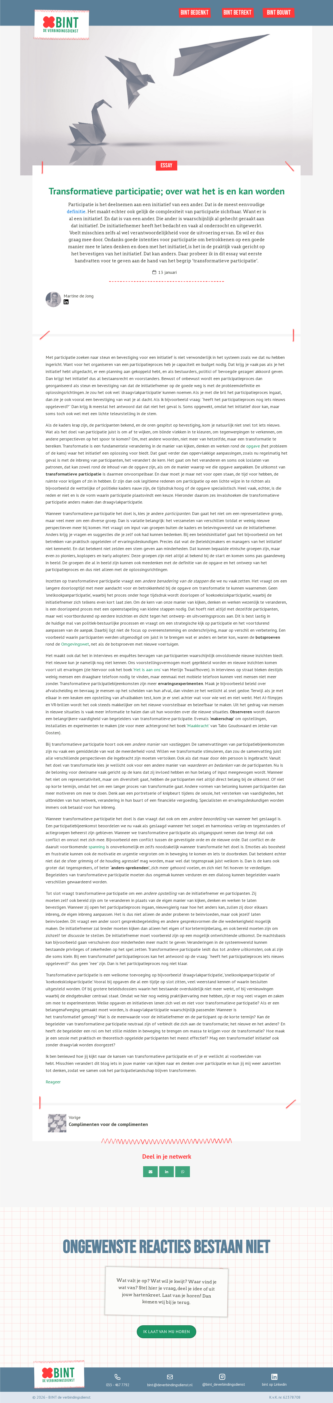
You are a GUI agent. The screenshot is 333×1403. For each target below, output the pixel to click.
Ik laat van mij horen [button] (166, 1331)
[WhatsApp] (182, 1171)
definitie (76, 211)
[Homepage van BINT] (61, 39)
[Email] (150, 1171)
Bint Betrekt (238, 13)
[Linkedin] (166, 1171)
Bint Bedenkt (195, 13)
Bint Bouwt (279, 13)
